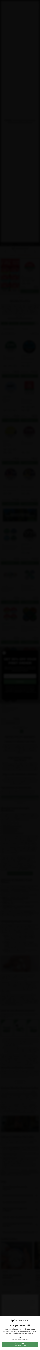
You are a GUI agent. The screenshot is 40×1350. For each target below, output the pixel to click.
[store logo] (20, 1320)
